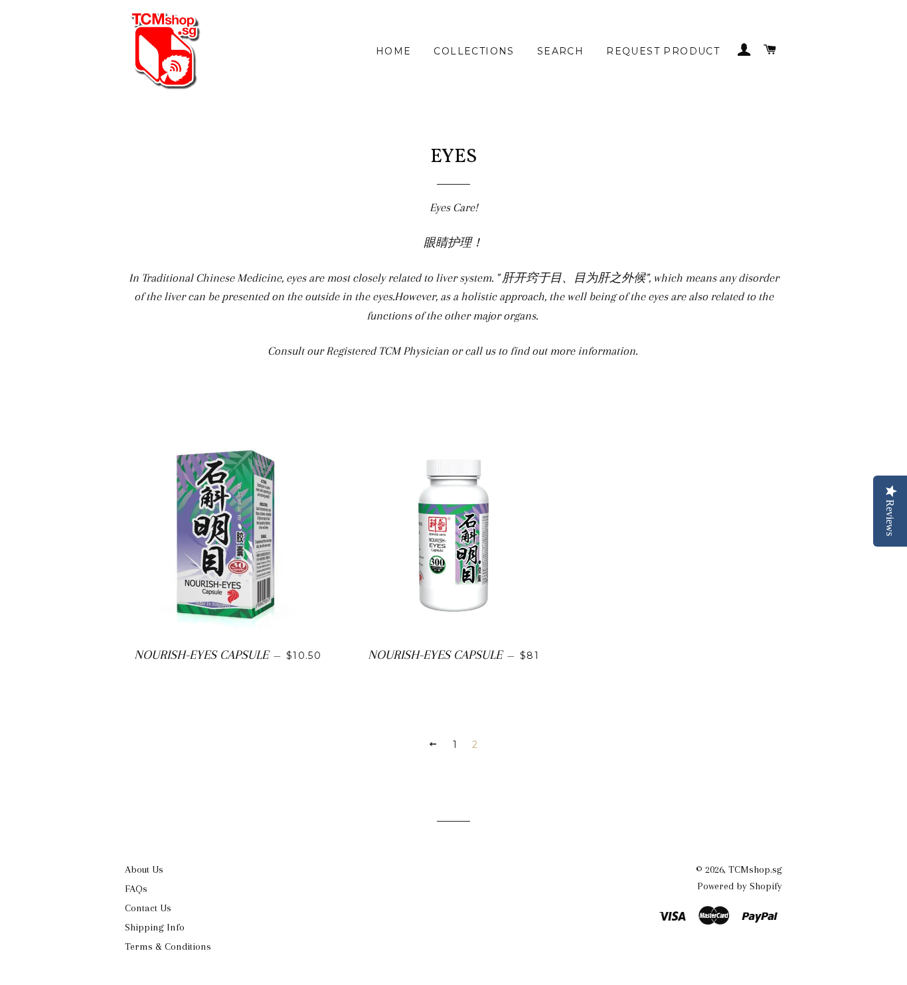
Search (560, 51)
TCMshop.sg (755, 869)
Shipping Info (155, 927)
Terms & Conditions (168, 946)
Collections (474, 51)
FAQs (136, 889)
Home (394, 51)
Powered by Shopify (739, 886)
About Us (144, 869)
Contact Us (148, 908)
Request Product (663, 51)
